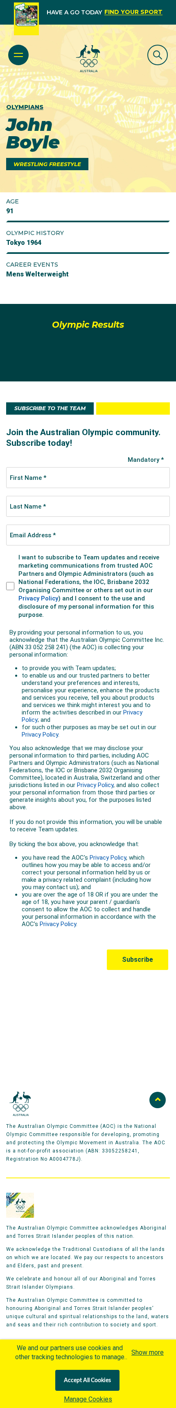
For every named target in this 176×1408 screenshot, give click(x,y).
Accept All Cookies (87, 1380)
